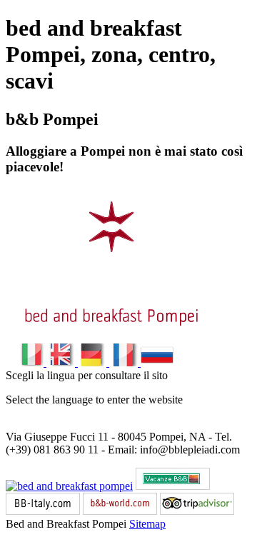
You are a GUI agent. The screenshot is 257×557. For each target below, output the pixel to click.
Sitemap (147, 524)
